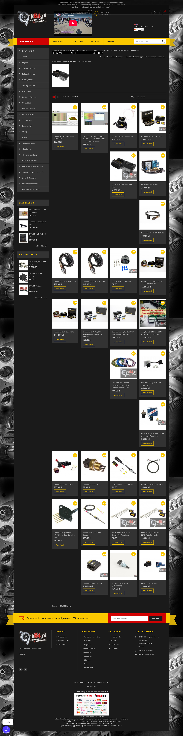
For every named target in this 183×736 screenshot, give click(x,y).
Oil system (25, 103)
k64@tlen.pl (149, 654)
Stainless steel (27, 143)
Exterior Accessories (29, 189)
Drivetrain (25, 91)
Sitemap (87, 660)
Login (86, 664)
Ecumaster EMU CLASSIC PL (64, 332)
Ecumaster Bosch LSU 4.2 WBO (94, 281)
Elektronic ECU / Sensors (31, 166)
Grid (53, 97)
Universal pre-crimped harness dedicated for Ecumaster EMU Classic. (121, 385)
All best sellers (41, 246)
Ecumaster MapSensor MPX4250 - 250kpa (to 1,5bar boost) (64, 535)
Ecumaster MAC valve (149, 185)
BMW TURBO (58, 41)
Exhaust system (27, 74)
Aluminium (25, 149)
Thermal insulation (28, 155)
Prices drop (62, 637)
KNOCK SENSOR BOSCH (150, 583)
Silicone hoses (27, 68)
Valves (23, 137)
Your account (115, 632)
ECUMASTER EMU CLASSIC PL (152, 136)
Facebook (21, 669)
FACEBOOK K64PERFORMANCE (98, 682)
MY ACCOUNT (77, 41)
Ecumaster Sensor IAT (91, 484)
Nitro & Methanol (28, 160)
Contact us (88, 656)
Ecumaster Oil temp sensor (122, 484)
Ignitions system (27, 97)
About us (87, 652)
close (90, 10)
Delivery (87, 641)
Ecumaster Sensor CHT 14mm (152, 484)
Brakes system (27, 108)
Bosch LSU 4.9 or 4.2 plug (121, 281)
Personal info (116, 637)
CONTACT (111, 41)
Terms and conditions (92, 637)
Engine (23, 62)
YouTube (25, 669)
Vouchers (114, 648)
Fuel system (26, 79)
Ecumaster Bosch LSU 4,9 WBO (152, 233)
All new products (41, 298)
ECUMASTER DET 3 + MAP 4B (122, 136)
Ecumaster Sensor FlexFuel (64, 484)
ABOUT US (95, 41)
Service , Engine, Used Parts (32, 172)
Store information (144, 632)
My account (88, 668)
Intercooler (25, 126)
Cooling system (27, 85)
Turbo (23, 56)
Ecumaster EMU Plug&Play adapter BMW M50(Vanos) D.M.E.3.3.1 (92, 334)
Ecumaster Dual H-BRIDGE (92, 583)
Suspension (25, 120)
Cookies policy (89, 648)
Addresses (115, 644)
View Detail (60, 146)
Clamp (23, 131)
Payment (87, 644)
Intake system (26, 114)
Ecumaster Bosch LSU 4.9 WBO (65, 281)
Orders (113, 641)
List (58, 97)
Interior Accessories (29, 183)
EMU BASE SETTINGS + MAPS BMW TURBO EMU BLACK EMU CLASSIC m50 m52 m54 (94, 138)
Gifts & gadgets (27, 178)
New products (63, 641)
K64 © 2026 (91, 686)
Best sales (62, 644)
